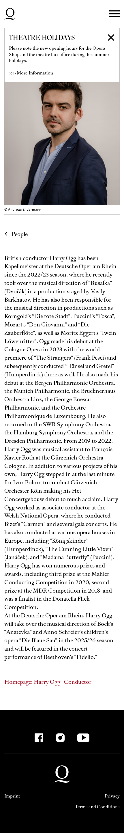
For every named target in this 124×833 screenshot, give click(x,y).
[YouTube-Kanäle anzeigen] (83, 737)
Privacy (112, 796)
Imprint (12, 796)
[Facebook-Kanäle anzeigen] (39, 737)
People (20, 234)
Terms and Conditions (97, 807)
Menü (114, 14)
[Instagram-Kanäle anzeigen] (60, 737)
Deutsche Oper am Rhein (10, 14)
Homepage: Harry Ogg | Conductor (47, 682)
